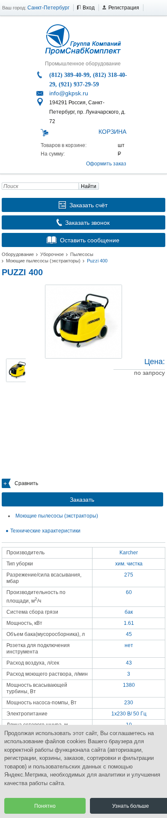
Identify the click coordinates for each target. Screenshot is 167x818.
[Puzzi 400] (83, 321)
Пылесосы (81, 254)
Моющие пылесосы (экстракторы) (43, 260)
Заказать (82, 499)
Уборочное (52, 254)
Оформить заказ (106, 164)
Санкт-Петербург (48, 8)
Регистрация (123, 8)
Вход (89, 8)
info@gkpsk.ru (68, 93)
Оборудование (18, 254)
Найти (88, 186)
